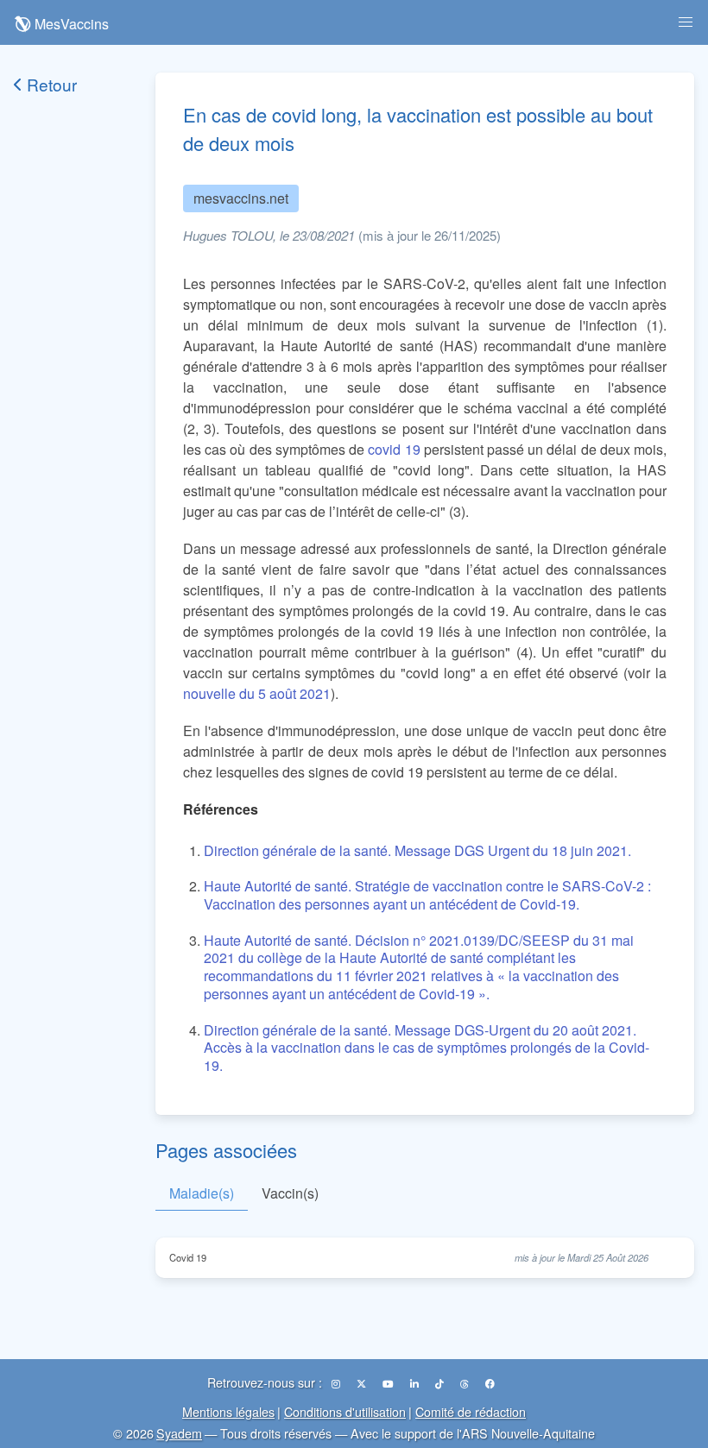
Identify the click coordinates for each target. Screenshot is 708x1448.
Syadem (179, 1433)
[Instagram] (337, 1383)
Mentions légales (228, 1411)
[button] (685, 22)
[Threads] (465, 1383)
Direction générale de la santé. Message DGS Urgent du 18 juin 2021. (417, 850)
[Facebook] (490, 1383)
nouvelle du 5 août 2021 (257, 693)
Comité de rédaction (470, 1411)
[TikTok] (440, 1383)
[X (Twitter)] (363, 1383)
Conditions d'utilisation (345, 1411)
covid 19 (394, 449)
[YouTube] (389, 1383)
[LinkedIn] (415, 1383)
